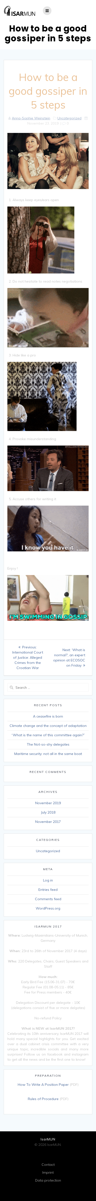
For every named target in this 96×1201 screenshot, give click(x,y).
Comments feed (48, 899)
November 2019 (48, 803)
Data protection (48, 1180)
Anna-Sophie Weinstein (31, 118)
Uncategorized (69, 118)
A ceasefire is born (48, 716)
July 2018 (48, 812)
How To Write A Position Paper (43, 1084)
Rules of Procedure (43, 1099)
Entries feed (48, 889)
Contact (48, 1164)
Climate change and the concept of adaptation (48, 725)
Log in (48, 880)
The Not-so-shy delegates (48, 744)
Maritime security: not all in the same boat (48, 754)
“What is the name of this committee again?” (48, 735)
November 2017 (48, 821)
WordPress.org (48, 908)
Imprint (48, 1172)
